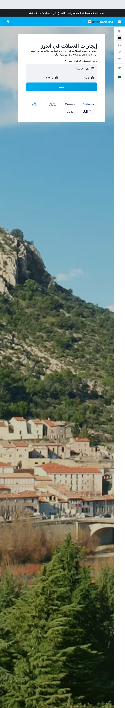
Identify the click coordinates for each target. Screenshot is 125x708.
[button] (3, 13)
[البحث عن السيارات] (119, 45)
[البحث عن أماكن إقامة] (119, 38)
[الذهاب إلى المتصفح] (119, 59)
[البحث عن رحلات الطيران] (119, 31)
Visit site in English (39, 13)
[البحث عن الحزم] (119, 52)
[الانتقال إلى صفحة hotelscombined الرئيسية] (100, 21)
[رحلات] (119, 68)
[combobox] (81, 60)
